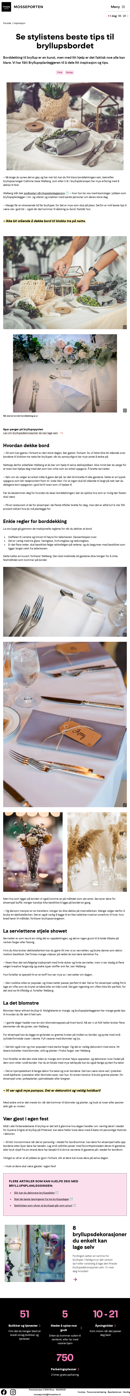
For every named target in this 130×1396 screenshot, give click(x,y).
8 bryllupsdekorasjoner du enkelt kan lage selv (100, 1237)
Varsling (126, 1392)
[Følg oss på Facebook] (4, 1392)
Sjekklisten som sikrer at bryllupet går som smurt (43, 1205)
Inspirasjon (19, 23)
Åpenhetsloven (114, 1392)
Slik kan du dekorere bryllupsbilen (34, 1192)
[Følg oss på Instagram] (13, 1392)
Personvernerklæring (96, 1392)
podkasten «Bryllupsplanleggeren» (44, 193)
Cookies (81, 1392)
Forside (7, 23)
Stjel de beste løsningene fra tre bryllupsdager (41, 1199)
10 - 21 (118, 15)
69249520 (61, 1390)
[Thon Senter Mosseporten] (22, 6)
